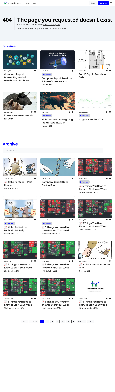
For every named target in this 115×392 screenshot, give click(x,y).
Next (80, 321)
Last (90, 321)
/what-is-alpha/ (51, 25)
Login (93, 3)
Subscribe (103, 3)
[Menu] (111, 2)
